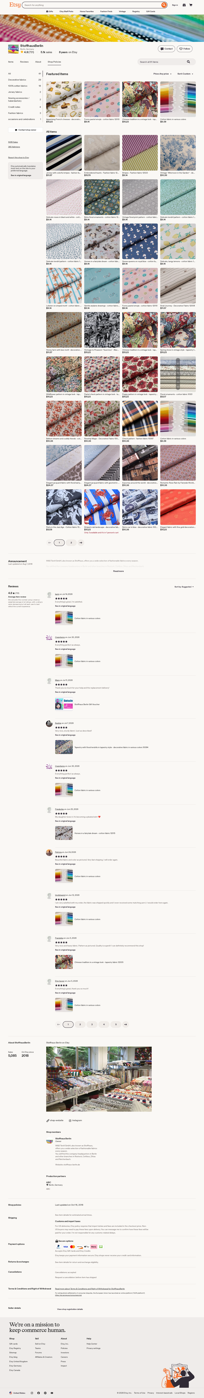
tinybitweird (60, 895)
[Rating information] (22, 52)
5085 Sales (13, 142)
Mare (57, 680)
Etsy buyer (59, 981)
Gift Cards (150, 11)
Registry (136, 11)
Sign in (175, 5)
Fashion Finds (106, 11)
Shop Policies (54, 61)
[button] (166, 48)
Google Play (39, 1379)
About (38, 61)
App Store (18, 1379)
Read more (118, 571)
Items (10, 61)
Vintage (122, 11)
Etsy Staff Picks (66, 11)
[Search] (164, 5)
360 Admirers (14, 147)
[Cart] (190, 5)
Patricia (58, 852)
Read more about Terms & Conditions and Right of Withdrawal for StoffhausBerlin (90, 1289)
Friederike (59, 809)
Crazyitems (60, 637)
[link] (49, 542)
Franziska (59, 938)
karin (57, 594)
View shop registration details (70, 1309)
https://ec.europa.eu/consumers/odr (68, 1295)
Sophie (58, 723)
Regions (191, 1393)
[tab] (25, 74)
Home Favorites (87, 11)
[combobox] (91, 5)
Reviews (24, 61)
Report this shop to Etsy (18, 157)
